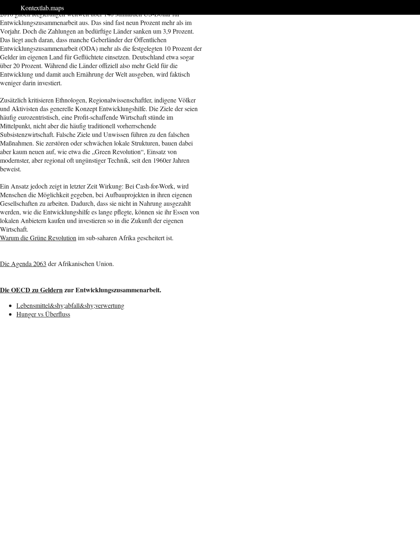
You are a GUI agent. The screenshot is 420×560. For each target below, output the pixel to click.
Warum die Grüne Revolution (38, 237)
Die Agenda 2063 (23, 263)
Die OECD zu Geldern (31, 289)
